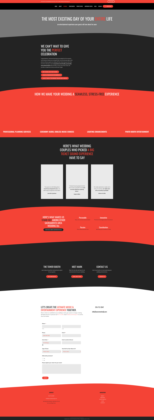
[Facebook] (71, 411)
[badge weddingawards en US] (45, 294)
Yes (44, 358)
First (43, 328)
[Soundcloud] (78, 411)
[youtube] (92, 1)
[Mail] (82, 411)
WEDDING (102, 397)
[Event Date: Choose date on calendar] (42, 345)
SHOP (102, 401)
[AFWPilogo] (72, 294)
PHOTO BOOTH (102, 399)
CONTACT (103, 403)
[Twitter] (69, 411)
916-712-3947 (58, 1)
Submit (45, 377)
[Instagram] (73, 411)
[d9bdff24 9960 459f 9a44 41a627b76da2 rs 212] (90, 294)
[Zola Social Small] (108, 294)
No (44, 360)
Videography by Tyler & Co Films (85, 418)
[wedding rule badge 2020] (81, 294)
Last (63, 328)
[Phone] (84, 411)
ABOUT (102, 396)
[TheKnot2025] (54, 294)
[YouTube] (76, 411)
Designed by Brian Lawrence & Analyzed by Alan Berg (72, 418)
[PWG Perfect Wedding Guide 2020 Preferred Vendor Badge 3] (63, 294)
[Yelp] (80, 411)
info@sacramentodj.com (65, 1)
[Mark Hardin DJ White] (99, 294)
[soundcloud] (94, 1)
